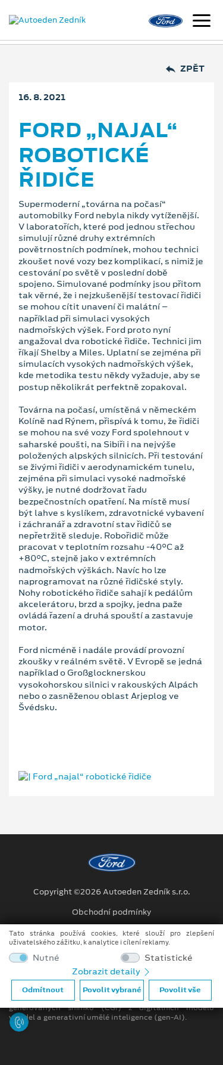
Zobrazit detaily (107, 971)
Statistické (169, 958)
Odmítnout (43, 990)
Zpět (192, 69)
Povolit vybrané (112, 990)
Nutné (46, 958)
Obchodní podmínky (111, 912)
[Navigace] (201, 22)
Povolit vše (179, 990)
